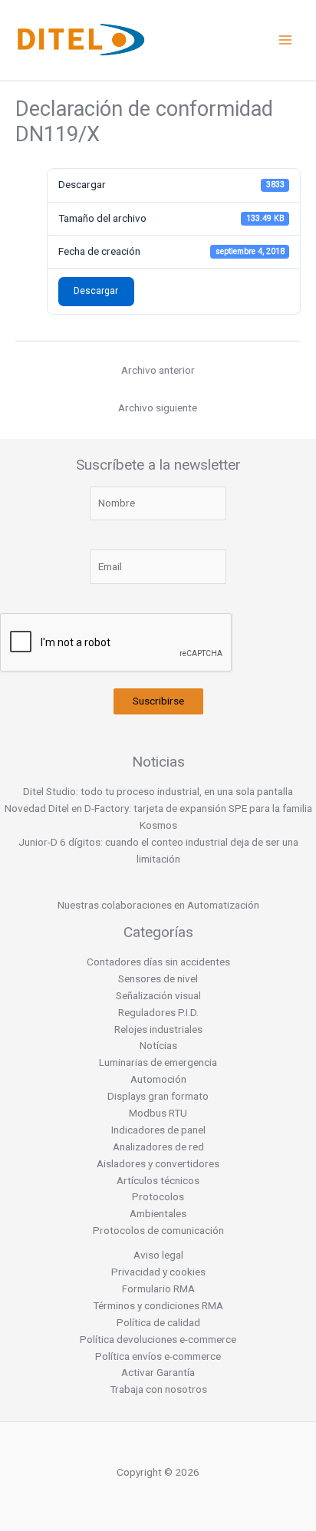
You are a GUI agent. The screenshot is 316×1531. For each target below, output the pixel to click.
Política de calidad (158, 1322)
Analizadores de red (158, 1146)
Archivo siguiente (157, 407)
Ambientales (158, 1213)
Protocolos (158, 1196)
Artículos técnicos (158, 1180)
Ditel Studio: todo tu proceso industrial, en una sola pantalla (158, 791)
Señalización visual (158, 995)
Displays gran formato (158, 1096)
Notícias (158, 1045)
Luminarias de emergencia (158, 1062)
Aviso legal (158, 1255)
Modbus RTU (158, 1113)
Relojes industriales (158, 1029)
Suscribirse (158, 701)
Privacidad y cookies (158, 1271)
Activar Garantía (158, 1372)
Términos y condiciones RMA (158, 1305)
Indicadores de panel (158, 1130)
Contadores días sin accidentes (158, 961)
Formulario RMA (158, 1288)
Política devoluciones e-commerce (158, 1339)
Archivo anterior (158, 370)
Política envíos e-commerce (158, 1356)
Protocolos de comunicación (158, 1230)
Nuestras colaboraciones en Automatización (158, 905)
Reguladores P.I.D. (158, 1012)
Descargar (96, 290)
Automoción (158, 1079)
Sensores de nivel (158, 978)
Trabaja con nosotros (158, 1389)
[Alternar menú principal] (286, 40)
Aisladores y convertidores (158, 1163)
